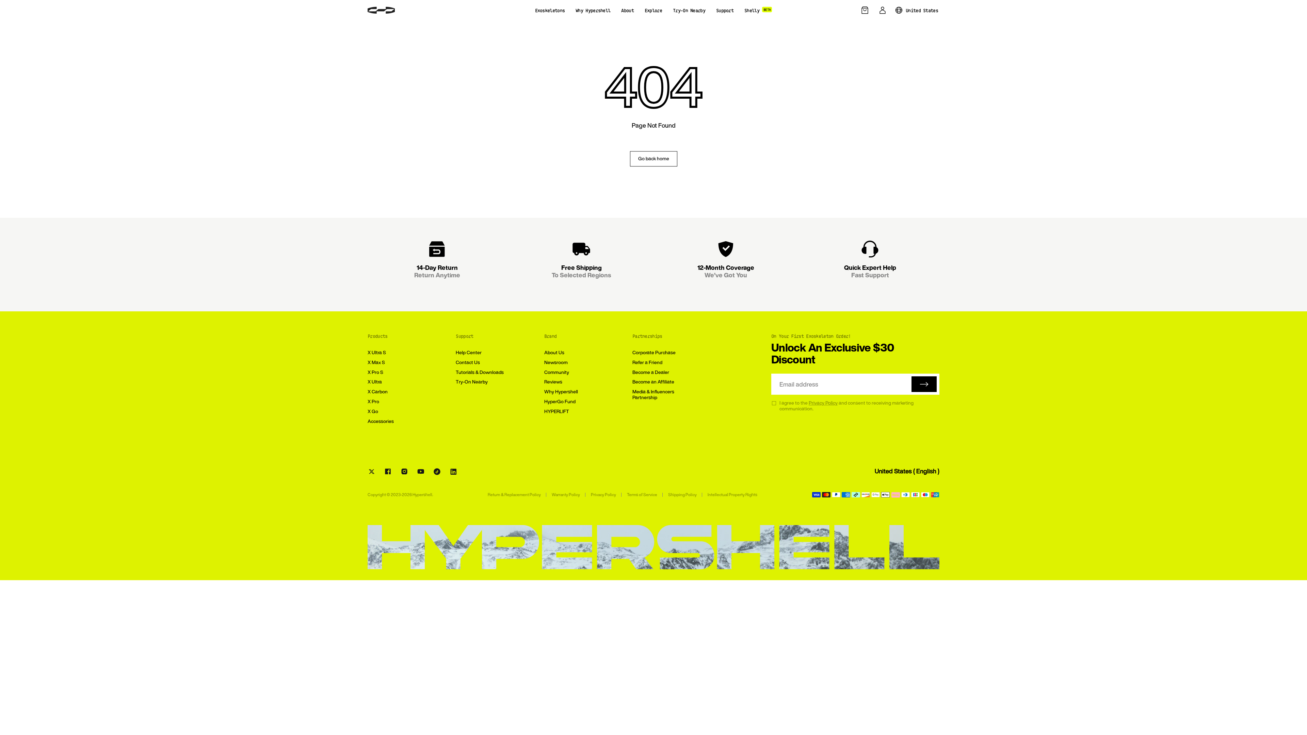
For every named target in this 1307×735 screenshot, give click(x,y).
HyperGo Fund (560, 401)
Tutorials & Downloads (480, 372)
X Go (373, 411)
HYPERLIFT (556, 411)
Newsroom (556, 362)
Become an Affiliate (653, 381)
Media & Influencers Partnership (653, 394)
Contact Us (468, 362)
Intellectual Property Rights (732, 494)
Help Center (469, 352)
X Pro (373, 401)
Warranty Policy (566, 494)
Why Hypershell (561, 391)
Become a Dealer (650, 372)
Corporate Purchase (654, 352)
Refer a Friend (647, 362)
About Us (554, 352)
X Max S (376, 362)
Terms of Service (642, 494)
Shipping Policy (682, 494)
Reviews (553, 381)
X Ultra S (377, 352)
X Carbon (378, 391)
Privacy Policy (823, 402)
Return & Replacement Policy (514, 494)
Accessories (381, 421)
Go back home (653, 158)
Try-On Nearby (472, 381)
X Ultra (375, 381)
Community (556, 372)
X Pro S (375, 372)
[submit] (924, 384)
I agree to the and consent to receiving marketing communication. (846, 406)
